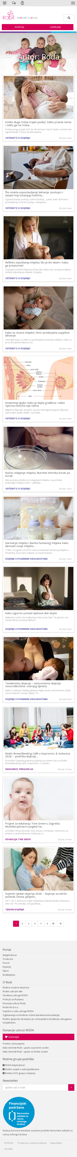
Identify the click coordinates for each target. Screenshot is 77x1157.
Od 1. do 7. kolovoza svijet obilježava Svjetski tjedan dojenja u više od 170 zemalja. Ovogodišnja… (37, 902)
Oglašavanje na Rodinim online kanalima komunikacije (31, 1015)
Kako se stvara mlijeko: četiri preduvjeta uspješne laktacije (37, 334)
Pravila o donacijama (13, 1043)
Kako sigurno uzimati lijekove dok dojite (31, 613)
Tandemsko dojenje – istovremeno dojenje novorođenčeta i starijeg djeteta (33, 684)
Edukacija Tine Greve (18, 839)
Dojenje (7, 966)
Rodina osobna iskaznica (16, 987)
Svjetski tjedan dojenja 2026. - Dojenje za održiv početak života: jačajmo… (36, 895)
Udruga (55, 27)
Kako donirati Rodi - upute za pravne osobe (26, 1047)
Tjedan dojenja (14, 909)
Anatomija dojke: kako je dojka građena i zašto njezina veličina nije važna (35, 404)
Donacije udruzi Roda (14, 1003)
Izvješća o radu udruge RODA (18, 1011)
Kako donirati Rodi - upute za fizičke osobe (25, 1051)
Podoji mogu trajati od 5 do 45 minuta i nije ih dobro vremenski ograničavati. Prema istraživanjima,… (38, 131)
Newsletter (10, 1080)
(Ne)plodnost (10, 955)
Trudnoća (8, 959)
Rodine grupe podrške (18, 1059)
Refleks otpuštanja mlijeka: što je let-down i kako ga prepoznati (36, 264)
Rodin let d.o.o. (11, 1007)
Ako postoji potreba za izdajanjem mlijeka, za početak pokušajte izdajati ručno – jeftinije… (33, 481)
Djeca (6, 970)
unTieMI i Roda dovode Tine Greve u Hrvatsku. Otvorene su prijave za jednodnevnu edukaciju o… (36, 832)
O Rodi (7, 982)
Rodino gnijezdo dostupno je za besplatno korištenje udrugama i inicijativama (37, 1021)
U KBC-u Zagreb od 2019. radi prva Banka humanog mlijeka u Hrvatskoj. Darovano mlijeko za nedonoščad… (37, 551)
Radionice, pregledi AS (19, 769)
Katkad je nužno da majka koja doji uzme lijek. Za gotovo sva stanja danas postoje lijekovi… (36, 619)
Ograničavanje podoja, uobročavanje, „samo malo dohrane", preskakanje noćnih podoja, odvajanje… (37, 201)
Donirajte (13, 1037)
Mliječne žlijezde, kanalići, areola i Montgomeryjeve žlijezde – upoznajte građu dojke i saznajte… (37, 411)
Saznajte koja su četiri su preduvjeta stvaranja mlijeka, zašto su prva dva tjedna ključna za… (38, 341)
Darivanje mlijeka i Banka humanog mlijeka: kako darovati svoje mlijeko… (36, 544)
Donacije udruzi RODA (18, 1030)
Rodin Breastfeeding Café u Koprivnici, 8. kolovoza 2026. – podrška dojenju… (37, 755)
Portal (20, 27)
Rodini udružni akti (12, 991)
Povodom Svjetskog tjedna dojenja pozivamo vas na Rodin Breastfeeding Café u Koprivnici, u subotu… (36, 762)
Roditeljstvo (9, 974)
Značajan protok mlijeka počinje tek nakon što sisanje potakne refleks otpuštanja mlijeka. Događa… (38, 271)
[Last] (60, 924)
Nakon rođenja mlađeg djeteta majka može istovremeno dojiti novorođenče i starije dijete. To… (37, 692)
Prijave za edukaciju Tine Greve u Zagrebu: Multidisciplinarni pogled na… (32, 825)
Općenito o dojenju (17, 137)
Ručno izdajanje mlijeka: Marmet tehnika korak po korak (37, 474)
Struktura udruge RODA (15, 995)
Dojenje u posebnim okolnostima (26, 558)
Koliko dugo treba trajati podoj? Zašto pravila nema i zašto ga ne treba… (38, 123)
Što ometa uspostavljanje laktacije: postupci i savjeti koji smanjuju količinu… (34, 193)
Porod (6, 962)
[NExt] (53, 924)
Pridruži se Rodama (13, 999)
